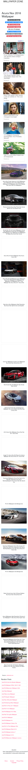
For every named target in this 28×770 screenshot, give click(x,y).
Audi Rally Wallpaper (7, 691)
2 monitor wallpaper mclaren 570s (14, 34)
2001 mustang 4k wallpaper (13, 31)
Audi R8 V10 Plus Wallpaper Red (10, 726)
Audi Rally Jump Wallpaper (8, 694)
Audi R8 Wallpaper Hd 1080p (9, 711)
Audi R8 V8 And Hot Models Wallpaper (11, 682)
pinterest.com (10, 675)
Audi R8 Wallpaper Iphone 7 (9, 732)
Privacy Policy (20, 761)
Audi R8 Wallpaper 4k (7, 720)
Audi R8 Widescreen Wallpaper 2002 (11, 688)
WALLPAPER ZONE (13, 1)
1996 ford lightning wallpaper (14, 36)
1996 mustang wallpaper (14, 24)
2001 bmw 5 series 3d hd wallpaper (14, 22)
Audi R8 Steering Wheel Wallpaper (10, 703)
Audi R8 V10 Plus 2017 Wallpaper (10, 705)
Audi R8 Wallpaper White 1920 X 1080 (11, 685)
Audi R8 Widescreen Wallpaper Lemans (11, 738)
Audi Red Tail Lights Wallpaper (9, 714)
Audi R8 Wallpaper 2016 (8, 735)
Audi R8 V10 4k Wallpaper (8, 708)
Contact (12, 761)
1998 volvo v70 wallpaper (14, 29)
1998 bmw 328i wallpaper (14, 20)
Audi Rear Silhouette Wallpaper (9, 700)
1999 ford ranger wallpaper (14, 27)
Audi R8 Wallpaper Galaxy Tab (9, 723)
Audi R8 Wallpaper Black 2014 (9, 729)
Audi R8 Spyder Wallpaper (8, 697)
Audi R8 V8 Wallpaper (7, 717)
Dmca (6, 761)
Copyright (14, 762)
